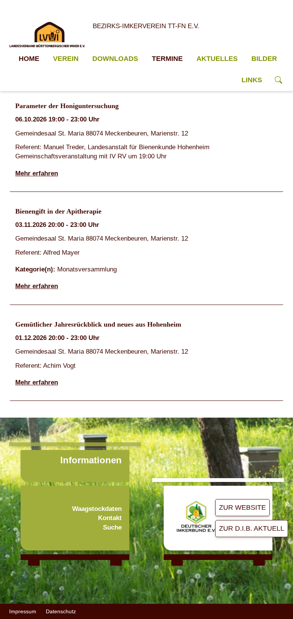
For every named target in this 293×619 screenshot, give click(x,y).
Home (29, 58)
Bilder (264, 58)
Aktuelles (217, 58)
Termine (167, 58)
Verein (66, 58)
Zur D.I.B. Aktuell (251, 528)
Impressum (22, 611)
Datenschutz (61, 611)
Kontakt (110, 518)
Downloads (115, 58)
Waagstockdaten (97, 508)
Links (251, 80)
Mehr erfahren (36, 173)
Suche (112, 527)
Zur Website (242, 507)
